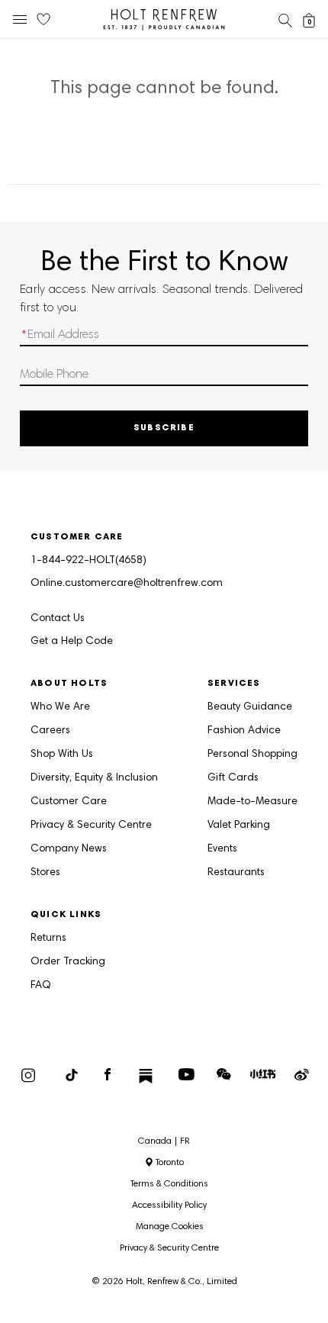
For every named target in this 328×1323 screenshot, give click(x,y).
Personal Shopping (252, 754)
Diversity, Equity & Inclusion (94, 778)
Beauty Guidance (249, 707)
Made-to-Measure (252, 802)
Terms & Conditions (169, 1184)
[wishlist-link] (43, 20)
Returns (48, 938)
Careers (50, 731)
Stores (45, 873)
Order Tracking (68, 962)
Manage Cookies (170, 1226)
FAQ (41, 985)
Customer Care (69, 802)
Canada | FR (164, 1141)
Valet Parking (238, 825)
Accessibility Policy (169, 1205)
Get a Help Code (72, 641)
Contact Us (58, 618)
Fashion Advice (244, 731)
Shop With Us (62, 754)
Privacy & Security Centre (91, 825)
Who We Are (60, 707)
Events (222, 849)
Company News (69, 849)
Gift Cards (233, 778)
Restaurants (236, 873)
